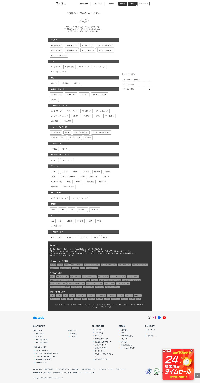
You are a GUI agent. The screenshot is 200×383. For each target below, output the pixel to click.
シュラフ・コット (103, 276)
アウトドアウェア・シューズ (94, 283)
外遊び (97, 171)
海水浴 (54, 149)
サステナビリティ (127, 336)
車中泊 (54, 99)
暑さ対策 (92, 298)
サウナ (106, 176)
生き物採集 (110, 116)
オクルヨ (73, 304)
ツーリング (71, 94)
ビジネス (83, 209)
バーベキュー (69, 187)
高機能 (132, 298)
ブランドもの (111, 295)
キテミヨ (100, 304)
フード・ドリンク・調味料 (82, 280)
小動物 (80, 221)
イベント (95, 209)
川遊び (65, 171)
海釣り (54, 83)
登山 (52, 61)
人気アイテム (97, 3)
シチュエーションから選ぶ (131, 79)
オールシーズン (81, 295)
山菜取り (88, 116)
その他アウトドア (57, 232)
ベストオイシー (109, 304)
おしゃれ (120, 295)
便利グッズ (138, 295)
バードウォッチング (59, 72)
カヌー (88, 137)
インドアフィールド (81, 198)
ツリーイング (72, 111)
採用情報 (124, 342)
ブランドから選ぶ (128, 89)
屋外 (53, 209)
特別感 (138, 298)
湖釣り (77, 83)
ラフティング (75, 137)
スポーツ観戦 (57, 182)
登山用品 (94, 280)
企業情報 (121, 326)
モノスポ (118, 304)
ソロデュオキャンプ (59, 55)
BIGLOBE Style (126, 345)
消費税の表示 (49, 369)
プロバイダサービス (101, 339)
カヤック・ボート (58, 137)
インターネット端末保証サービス (47, 353)
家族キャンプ (57, 45)
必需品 (70, 298)
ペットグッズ (100, 287)
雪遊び (86, 171)
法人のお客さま (98, 326)
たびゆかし (140, 304)
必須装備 (77, 298)
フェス (54, 171)
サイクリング (57, 94)
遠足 (53, 176)
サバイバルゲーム (57, 192)
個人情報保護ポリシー (89, 369)
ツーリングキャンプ (105, 45)
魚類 (90, 221)
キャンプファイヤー (68, 176)
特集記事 (111, 3)
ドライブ (84, 94)
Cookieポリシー (121, 369)
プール (65, 149)
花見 (69, 182)
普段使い (54, 204)
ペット (53, 215)
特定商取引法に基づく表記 (42, 373)
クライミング (57, 111)
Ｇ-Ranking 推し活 (106, 307)
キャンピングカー (100, 94)
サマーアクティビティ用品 (58, 283)
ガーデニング (57, 237)
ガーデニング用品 (89, 287)
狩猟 (98, 116)
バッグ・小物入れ (109, 283)
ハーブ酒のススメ (94, 307)
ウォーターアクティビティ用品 (76, 283)
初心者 (64, 298)
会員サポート (152, 336)
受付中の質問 (84, 3)
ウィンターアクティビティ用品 (132, 280)
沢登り (76, 116)
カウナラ (125, 304)
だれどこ (66, 304)
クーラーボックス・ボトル (118, 276)
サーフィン (56, 132)
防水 (85, 298)
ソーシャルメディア (128, 348)
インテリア (85, 237)
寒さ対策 (99, 298)
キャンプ (54, 40)
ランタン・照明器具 (133, 276)
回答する (132, 3)
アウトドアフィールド (60, 198)
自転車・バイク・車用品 (114, 280)
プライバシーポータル (106, 369)
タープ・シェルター (63, 276)
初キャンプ (91, 295)
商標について (77, 373)
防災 (105, 237)
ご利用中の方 (150, 326)
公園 (83, 176)
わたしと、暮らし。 (90, 304)
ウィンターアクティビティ (60, 155)
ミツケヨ (132, 304)
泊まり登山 (70, 67)
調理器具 (70, 280)
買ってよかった (55, 298)
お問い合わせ (37, 369)
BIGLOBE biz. (99, 330)
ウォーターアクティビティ (60, 127)
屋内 (62, 209)
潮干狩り (103, 182)
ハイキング (56, 67)
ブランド (124, 333)
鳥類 (99, 221)
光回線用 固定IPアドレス (103, 342)
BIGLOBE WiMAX (42, 343)
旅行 (72, 209)
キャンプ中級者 (101, 295)
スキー (54, 160)
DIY (96, 237)
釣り (52, 78)
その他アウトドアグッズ (113, 287)
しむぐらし (74, 337)
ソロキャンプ (72, 45)
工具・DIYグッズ (76, 287)
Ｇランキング (58, 304)
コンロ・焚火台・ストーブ (58, 280)
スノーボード (67, 160)
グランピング (57, 50)
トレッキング (100, 67)
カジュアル (129, 295)
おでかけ (55, 187)
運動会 (108, 171)
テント (52, 276)
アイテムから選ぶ (128, 84)
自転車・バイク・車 (57, 89)
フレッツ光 (98, 336)
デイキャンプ (87, 45)
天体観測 (55, 121)
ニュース (124, 339)
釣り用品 (102, 280)
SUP (67, 132)
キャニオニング (102, 111)
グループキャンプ (106, 50)
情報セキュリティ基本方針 (62, 373)
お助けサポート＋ (42, 350)
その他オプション (42, 362)
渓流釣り (66, 83)
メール (150, 333)
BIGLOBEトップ (90, 373)
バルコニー (71, 237)
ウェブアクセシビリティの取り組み (67, 369)
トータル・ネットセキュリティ (46, 356)
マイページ (144, 3)
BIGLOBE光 (40, 334)
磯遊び (76, 171)
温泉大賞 (73, 334)
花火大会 (91, 182)
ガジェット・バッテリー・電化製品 (60, 287)
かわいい (125, 298)
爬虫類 (69, 221)
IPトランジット (100, 351)
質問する (122, 3)
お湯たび (80, 304)
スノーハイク (84, 67)
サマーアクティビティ (58, 143)
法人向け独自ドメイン (102, 359)
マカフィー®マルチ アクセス (104, 355)
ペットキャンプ (88, 50)
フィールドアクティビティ (60, 105)
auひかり (39, 337)
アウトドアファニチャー (89, 276)
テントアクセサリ (75, 276)
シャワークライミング (60, 116)
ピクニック (94, 176)
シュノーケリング (81, 132)
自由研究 (67, 121)
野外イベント (55, 166)
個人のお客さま (39, 326)
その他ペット (57, 226)
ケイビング (87, 111)
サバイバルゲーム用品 (123, 283)
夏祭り (79, 182)
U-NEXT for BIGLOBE (43, 359)
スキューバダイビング (101, 132)
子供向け (107, 298)
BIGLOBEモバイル (42, 340)
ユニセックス (116, 298)
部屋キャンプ (72, 50)
